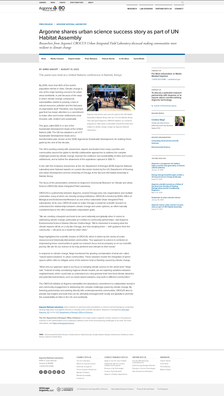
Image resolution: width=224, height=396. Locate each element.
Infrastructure (115, 334)
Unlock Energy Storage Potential (143, 365)
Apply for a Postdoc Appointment (115, 374)
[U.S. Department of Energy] (65, 389)
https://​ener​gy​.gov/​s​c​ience (63, 323)
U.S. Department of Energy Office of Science (92, 389)
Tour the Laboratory (83, 361)
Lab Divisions (146, 8)
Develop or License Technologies (143, 368)
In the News (124, 58)
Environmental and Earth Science (56, 334)
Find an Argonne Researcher (86, 369)
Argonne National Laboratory (71, 24)
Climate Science (74, 334)
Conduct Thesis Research (113, 371)
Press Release (46, 24)
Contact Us (80, 378)
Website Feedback (83, 372)
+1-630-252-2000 (46, 366)
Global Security (86, 334)
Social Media (139, 58)
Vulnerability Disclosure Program (122, 389)
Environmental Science (161, 147)
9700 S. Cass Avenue (48, 360)
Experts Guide (74, 58)
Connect (179, 8)
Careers (42, 2)
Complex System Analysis (101, 334)
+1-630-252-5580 (159, 79)
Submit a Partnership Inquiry (164, 105)
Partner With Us (164, 8)
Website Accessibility (84, 375)
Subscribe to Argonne (84, 366)
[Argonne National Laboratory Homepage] (52, 8)
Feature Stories (108, 58)
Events (62, 2)
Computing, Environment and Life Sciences (165, 141)
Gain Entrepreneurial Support (142, 371)
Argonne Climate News (53, 336)
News (53, 2)
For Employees (163, 389)
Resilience (124, 334)
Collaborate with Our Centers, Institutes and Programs (114, 364)
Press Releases (91, 58)
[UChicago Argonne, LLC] (46, 389)
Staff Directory (77, 2)
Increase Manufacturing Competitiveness (140, 362)
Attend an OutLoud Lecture (86, 363)
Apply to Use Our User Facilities (115, 361)
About (90, 2)
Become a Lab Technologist (113, 368)
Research (132, 8)
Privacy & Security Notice (145, 389)
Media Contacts (57, 58)
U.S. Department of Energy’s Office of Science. (74, 312)
